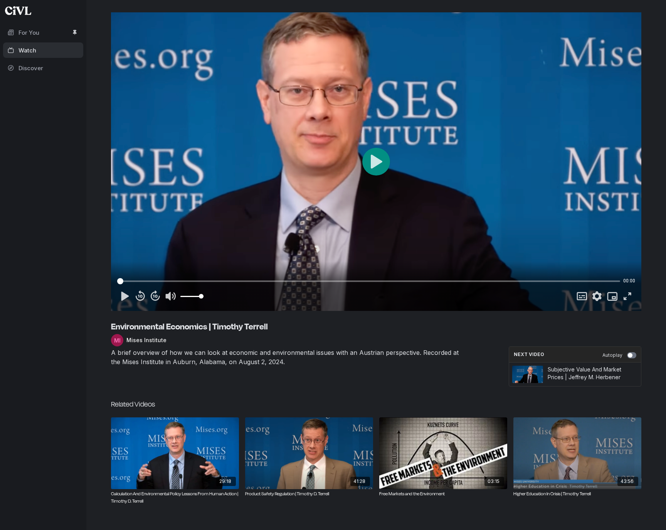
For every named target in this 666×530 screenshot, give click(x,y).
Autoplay (612, 355)
